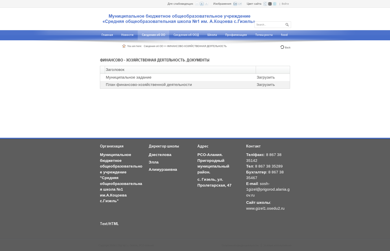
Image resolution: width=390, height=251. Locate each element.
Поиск (286, 24)
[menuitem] (127, 35)
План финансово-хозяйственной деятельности (149, 84)
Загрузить (266, 77)
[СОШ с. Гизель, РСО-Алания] (180, 18)
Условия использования (277, 245)
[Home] (124, 46)
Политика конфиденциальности (240, 245)
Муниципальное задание (129, 77)
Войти (285, 3)
